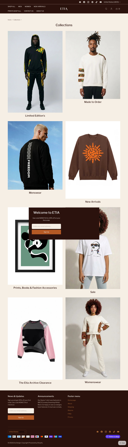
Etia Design (17, 443)
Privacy (70, 417)
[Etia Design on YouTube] (101, 2)
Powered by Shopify (36, 443)
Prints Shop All (14, 11)
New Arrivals (39, 6)
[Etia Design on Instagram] (88, 2)
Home (9, 20)
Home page (72, 400)
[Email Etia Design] (80, 2)
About (70, 403)
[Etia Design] (64, 9)
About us (40, 11)
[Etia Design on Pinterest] (92, 2)
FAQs (69, 414)
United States (111, 2)
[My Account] (111, 9)
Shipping (71, 407)
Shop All (11, 6)
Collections (16, 20)
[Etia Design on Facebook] (84, 2)
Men (20, 6)
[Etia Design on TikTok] (96, 2)
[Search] (106, 9)
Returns (70, 410)
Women (28, 6)
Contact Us (28, 11)
